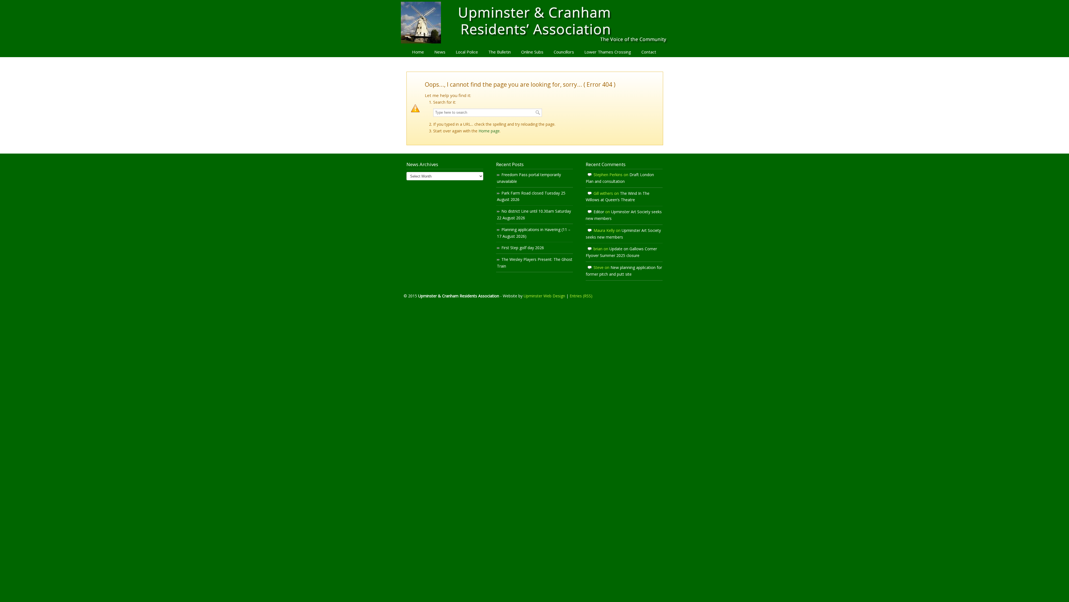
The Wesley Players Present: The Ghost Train (534, 263)
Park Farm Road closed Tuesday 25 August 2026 (531, 196)
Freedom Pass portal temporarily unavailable (529, 178)
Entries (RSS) (581, 295)
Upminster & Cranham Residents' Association (534, 22)
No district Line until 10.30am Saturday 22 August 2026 (534, 214)
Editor (599, 211)
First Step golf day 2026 (522, 247)
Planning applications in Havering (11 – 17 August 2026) (533, 233)
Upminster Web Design (544, 295)
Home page (489, 130)
